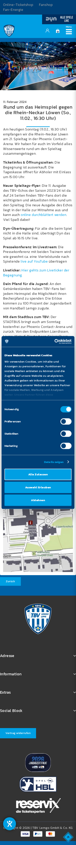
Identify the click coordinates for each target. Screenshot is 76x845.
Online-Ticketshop (18, 4)
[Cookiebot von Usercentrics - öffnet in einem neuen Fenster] (55, 341)
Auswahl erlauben (38, 487)
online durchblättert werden (43, 214)
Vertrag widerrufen (18, 733)
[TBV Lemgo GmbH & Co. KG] (9, 30)
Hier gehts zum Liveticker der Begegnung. (36, 273)
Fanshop (46, 4)
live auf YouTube (34, 261)
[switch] (66, 421)
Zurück (10, 581)
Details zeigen (54, 462)
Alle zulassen (38, 474)
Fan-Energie (13, 9)
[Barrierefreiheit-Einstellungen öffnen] (9, 823)
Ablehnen (38, 500)
